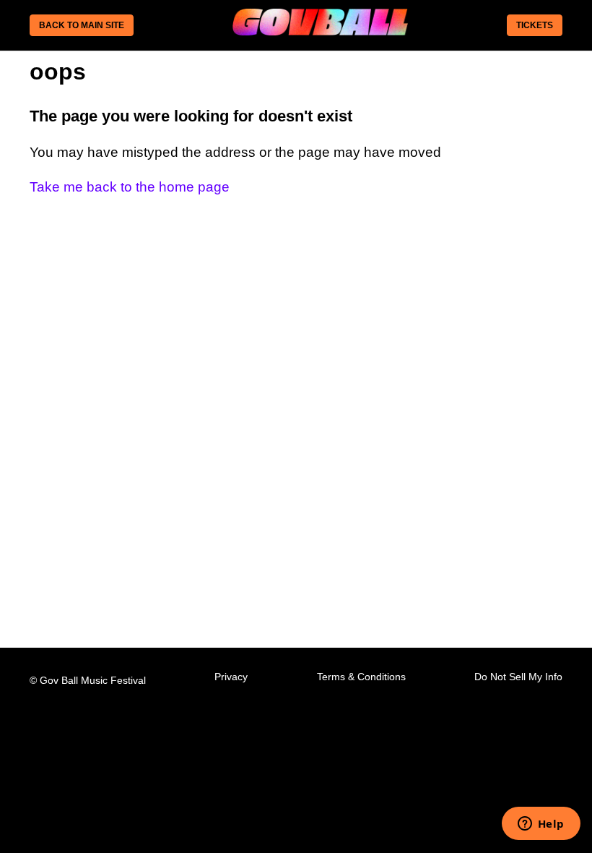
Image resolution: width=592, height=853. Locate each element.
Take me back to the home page (130, 186)
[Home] (319, 30)
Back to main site (81, 25)
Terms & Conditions (361, 676)
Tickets (534, 25)
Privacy (231, 676)
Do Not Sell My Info (518, 676)
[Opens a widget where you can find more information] (540, 825)
